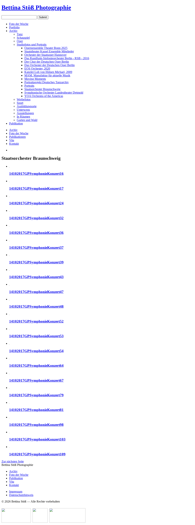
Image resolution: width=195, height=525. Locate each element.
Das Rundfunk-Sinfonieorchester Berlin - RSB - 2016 (56, 58)
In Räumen (23, 116)
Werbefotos (23, 99)
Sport (20, 102)
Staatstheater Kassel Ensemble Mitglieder (49, 51)
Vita (11, 140)
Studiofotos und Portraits (31, 44)
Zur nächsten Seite (13, 461)
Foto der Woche (18, 24)
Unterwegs (23, 109)
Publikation (16, 123)
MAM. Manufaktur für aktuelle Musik (47, 75)
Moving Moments (35, 78)
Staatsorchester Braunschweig (42, 89)
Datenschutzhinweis (21, 495)
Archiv (13, 30)
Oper (20, 41)
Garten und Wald (27, 120)
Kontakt (14, 143)
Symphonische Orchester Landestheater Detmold (53, 92)
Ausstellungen (25, 113)
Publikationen (17, 136)
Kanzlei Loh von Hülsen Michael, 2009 (48, 72)
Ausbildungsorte (27, 106)
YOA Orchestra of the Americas (43, 96)
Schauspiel (23, 37)
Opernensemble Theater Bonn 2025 (45, 48)
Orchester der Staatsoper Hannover (45, 54)
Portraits (29, 85)
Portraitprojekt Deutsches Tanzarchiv (46, 82)
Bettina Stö (36, 7)
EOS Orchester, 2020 (37, 68)
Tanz (20, 34)
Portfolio (14, 27)
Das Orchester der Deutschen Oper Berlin (49, 65)
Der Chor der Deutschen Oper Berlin (46, 61)
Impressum (15, 491)
